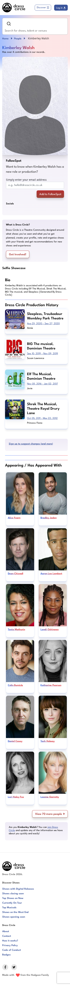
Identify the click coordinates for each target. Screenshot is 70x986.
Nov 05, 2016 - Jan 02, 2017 (42, 384)
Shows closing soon (13, 893)
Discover (41, 7)
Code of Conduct (11, 950)
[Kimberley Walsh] (35, 106)
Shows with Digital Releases (18, 889)
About (5, 931)
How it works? (10, 941)
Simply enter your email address (26, 179)
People (17, 38)
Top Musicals (9, 907)
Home (5, 38)
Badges (6, 955)
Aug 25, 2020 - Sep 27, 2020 (43, 323)
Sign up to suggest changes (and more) (31, 444)
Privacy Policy (10, 945)
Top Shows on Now (12, 898)
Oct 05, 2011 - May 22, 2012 (42, 418)
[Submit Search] (8, 23)
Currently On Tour (12, 903)
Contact (6, 936)
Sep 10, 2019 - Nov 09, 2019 (42, 353)
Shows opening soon (13, 917)
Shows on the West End (15, 912)
